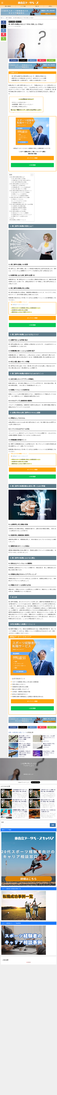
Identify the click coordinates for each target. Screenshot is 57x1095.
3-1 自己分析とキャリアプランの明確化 (20, 192)
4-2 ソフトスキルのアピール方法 (18, 200)
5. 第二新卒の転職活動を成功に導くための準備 (21, 204)
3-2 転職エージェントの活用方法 (18, 194)
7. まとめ (11, 218)
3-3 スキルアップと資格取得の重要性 (19, 195)
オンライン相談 (32, 158)
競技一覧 (37, 6)
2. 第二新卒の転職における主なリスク (18, 183)
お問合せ (50, 6)
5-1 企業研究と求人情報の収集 (18, 206)
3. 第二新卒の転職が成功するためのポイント (20, 190)
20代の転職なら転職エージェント (17, 219)
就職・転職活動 (8, 6)
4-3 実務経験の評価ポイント (17, 202)
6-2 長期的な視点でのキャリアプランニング (21, 214)
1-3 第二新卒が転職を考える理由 (18, 182)
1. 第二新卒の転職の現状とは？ (17, 176)
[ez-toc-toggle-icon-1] (31, 175)
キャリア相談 (23, 6)
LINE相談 (32, 165)
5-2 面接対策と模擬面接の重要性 (18, 207)
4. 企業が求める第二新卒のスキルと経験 (19, 197)
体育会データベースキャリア (20, 304)
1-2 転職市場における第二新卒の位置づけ (21, 180)
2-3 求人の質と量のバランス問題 (18, 188)
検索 (2, 822)
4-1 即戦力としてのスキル (17, 199)
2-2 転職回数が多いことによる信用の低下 (21, 187)
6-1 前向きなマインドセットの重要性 (19, 212)
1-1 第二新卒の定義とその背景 (18, 178)
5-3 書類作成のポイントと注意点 (18, 209)
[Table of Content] (32, 175)
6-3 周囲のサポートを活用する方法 (19, 216)
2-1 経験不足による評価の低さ (18, 185)
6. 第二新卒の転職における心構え (17, 211)
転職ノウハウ (18, 21)
